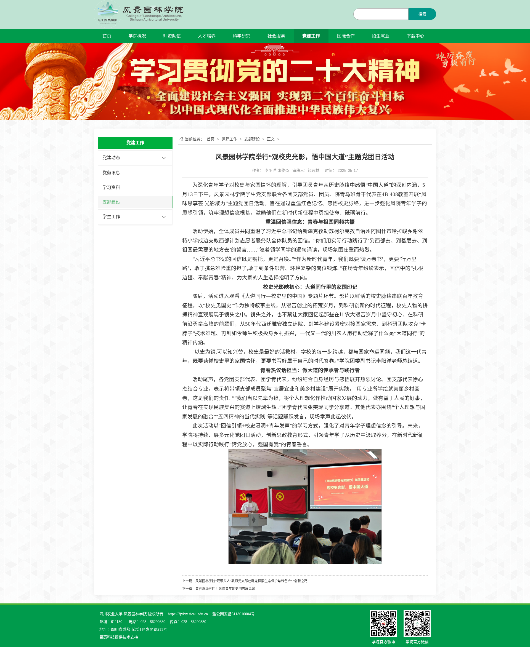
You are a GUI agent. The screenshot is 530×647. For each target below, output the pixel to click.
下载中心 (415, 36)
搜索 (422, 14)
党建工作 (311, 36)
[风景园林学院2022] (139, 14)
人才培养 (207, 36)
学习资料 (111, 187)
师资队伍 (172, 36)
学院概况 (137, 36)
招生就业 (380, 36)
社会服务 (276, 36)
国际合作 (346, 36)
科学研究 (241, 36)
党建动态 (111, 157)
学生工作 (111, 216)
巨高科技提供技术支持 (118, 637)
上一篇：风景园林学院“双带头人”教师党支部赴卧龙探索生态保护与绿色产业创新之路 (245, 581)
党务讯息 (111, 172)
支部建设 (111, 202)
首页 (106, 36)
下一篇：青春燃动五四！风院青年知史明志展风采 (218, 589)
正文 (271, 139)
